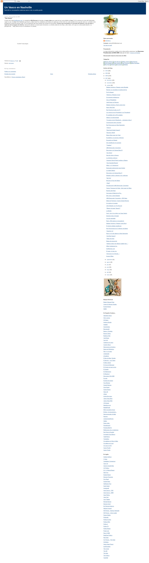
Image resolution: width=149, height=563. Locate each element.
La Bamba (108, 211)
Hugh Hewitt (106, 486)
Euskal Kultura (107, 306)
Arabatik (105, 324)
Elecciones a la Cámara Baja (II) (114, 150)
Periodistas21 (106, 425)
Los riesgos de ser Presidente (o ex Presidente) (118, 112)
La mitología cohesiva (111, 158)
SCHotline (105, 542)
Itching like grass (107, 396)
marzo (108, 274)
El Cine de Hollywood (108, 365)
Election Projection (108, 477)
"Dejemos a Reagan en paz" (113, 94)
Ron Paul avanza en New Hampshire (115, 125)
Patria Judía (106, 423)
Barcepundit (106, 329)
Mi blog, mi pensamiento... (110, 412)
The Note (105, 553)
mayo (108, 269)
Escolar (105, 378)
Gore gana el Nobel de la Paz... (114, 193)
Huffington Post (107, 483)
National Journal (107, 508)
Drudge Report (107, 474)
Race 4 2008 (106, 533)
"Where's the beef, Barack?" (113, 208)
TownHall (105, 557)
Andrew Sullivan (107, 457)
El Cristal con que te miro (109, 367)
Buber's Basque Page (108, 302)
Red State (105, 537)
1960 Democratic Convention (113, 147)
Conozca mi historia (135, 52)
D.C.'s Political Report (108, 470)
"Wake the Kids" (110, 238)
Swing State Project (108, 544)
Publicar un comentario (10, 71)
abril (108, 272)
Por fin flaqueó (110, 92)
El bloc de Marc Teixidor (109, 358)
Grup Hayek (106, 387)
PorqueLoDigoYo (107, 427)
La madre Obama (110, 170)
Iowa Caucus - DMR (108, 492)
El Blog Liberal (107, 362)
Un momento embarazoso (112, 97)
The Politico (106, 555)
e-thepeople (106, 353)
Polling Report (106, 528)
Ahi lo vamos (106, 318)
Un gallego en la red (108, 443)
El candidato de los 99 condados (114, 115)
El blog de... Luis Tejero (109, 360)
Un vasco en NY (107, 445)
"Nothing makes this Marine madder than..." (117, 243)
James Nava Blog (107, 398)
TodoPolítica (106, 436)
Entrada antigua (92, 74)
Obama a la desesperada (112, 117)
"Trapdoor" (109, 145)
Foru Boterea (106, 383)
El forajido (105, 369)
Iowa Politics (106, 495)
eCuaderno (106, 356)
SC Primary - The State (109, 539)
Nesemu (105, 416)
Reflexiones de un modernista (110, 430)
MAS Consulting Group (109, 409)
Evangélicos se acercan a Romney (115, 137)
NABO (105, 309)
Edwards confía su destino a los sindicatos (117, 175)
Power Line (106, 531)
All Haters (105, 320)
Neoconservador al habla (109, 414)
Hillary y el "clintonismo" (112, 165)
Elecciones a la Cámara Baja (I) (114, 173)
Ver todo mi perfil (107, 45)
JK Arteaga (106, 403)
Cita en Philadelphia (111, 100)
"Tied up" (108, 127)
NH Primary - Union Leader (110, 513)
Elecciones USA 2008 (108, 376)
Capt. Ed (105, 463)
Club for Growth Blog (108, 466)
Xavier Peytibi (106, 448)
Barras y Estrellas (107, 331)
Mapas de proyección (111, 241)
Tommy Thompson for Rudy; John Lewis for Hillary (119, 188)
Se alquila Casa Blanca (109, 434)
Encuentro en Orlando (111, 140)
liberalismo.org (107, 405)
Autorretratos (106, 327)
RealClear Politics (107, 535)
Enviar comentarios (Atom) (18, 77)
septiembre (110, 259)
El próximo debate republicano (113, 226)
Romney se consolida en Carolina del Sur (116, 89)
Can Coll (105, 340)
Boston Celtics (107, 333)
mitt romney (11, 63)
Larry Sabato (106, 499)
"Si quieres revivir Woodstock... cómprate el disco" (119, 120)
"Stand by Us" (109, 231)
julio (108, 264)
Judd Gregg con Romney (112, 102)
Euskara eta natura (108, 380)
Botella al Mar (106, 335)
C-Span (105, 459)
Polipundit (105, 517)
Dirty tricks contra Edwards (113, 195)
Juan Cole (105, 497)
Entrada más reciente (9, 74)
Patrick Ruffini (107, 515)
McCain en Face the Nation (113, 180)
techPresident (106, 546)
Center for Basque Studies (110, 304)
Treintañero (106, 439)
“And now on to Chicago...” (113, 253)
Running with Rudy (111, 190)
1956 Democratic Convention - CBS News (116, 198)
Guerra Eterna (106, 389)
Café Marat (106, 338)
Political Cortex (107, 519)
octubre (109, 85)
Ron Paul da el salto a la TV (113, 110)
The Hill (105, 551)
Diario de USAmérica (108, 349)
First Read (106, 479)
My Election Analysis (108, 506)
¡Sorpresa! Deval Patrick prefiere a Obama (117, 160)
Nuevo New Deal (110, 107)
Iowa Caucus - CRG (108, 490)
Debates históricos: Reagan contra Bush (116, 223)
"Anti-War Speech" (111, 236)
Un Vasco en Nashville (18, 7)
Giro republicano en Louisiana (113, 142)
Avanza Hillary (110, 256)
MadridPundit (106, 407)
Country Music (107, 344)
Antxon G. (108, 40)
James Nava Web (107, 400)
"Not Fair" (108, 178)
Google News (106, 481)
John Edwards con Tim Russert (114, 205)
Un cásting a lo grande (112, 203)
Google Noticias (107, 385)
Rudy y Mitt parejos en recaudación (115, 221)
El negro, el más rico (111, 251)
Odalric (105, 421)
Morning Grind (106, 504)
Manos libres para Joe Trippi (113, 135)
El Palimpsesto (107, 371)
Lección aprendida (110, 218)
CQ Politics (106, 468)
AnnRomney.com (18, 20)
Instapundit (106, 488)
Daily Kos (105, 472)
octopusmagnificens (108, 418)
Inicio (51, 74)
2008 (106, 75)
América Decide (107, 322)
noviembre (109, 82)
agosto (108, 262)
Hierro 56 (105, 392)
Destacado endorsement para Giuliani (115, 168)
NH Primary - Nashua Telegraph (111, 510)
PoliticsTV (106, 526)
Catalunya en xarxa (108, 342)
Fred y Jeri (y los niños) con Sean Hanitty (116, 213)
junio (108, 267)
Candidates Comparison (109, 461)
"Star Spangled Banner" (112, 163)
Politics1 (105, 524)
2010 (106, 70)
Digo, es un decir (107, 351)
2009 (106, 73)
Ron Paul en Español (108, 432)
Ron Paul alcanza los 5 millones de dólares (117, 228)
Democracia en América (109, 347)
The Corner (106, 548)
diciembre (109, 80)
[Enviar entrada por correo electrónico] (19, 60)
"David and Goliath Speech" (113, 130)
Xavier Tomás (106, 450)
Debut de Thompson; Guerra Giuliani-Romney (117, 200)
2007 (106, 78)
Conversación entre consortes (113, 122)
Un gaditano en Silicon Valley (110, 441)
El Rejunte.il (106, 374)
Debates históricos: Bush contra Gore (115, 105)
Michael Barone (107, 501)
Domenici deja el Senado (112, 216)
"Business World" (110, 132)
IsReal (105, 394)
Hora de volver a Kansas (112, 155)
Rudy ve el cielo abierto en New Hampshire (117, 233)
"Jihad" (108, 183)
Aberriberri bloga (107, 315)
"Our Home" (109, 152)
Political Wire (106, 522)
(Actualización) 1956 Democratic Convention (117, 185)
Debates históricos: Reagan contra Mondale (117, 87)
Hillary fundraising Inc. (111, 246)
